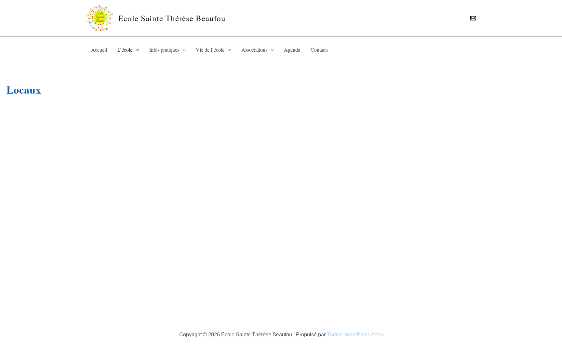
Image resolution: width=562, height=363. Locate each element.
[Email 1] (473, 18)
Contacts (319, 49)
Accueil (99, 49)
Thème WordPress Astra (355, 334)
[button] (135, 50)
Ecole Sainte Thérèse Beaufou (172, 18)
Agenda (292, 49)
